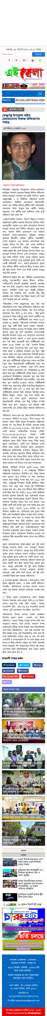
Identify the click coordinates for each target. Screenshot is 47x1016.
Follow (16, 20)
